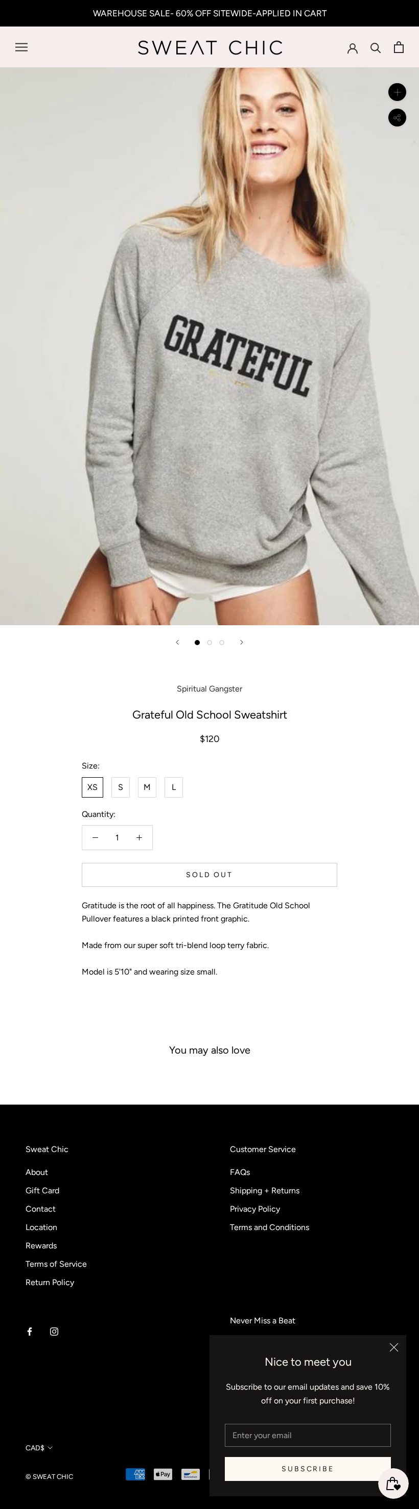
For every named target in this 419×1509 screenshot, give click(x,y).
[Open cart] (399, 47)
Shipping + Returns (264, 1190)
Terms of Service (56, 1264)
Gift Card (42, 1190)
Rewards (41, 1245)
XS (92, 787)
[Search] (375, 47)
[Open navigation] (21, 47)
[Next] (241, 642)
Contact (41, 1209)
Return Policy (50, 1282)
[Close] (394, 1347)
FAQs (240, 1172)
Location (41, 1227)
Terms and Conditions (269, 1227)
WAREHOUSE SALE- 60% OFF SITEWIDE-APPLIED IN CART (210, 13)
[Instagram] (54, 1331)
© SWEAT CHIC (49, 1476)
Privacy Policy (255, 1209)
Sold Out (209, 875)
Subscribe (308, 1469)
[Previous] (177, 642)
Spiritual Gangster (209, 689)
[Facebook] (30, 1331)
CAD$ (35, 1448)
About (37, 1172)
